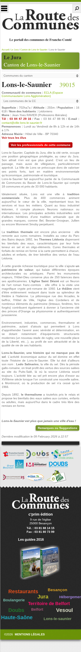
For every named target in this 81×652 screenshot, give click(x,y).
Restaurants (23, 591)
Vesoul (64, 610)
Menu (4, 8)
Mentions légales (30, 634)
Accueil (5, 49)
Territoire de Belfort (49, 603)
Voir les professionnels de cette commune (40, 145)
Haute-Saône (17, 617)
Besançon (57, 590)
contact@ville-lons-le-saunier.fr (22, 122)
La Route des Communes (40, 19)
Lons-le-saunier (57, 619)
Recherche (76, 8)
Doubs (16, 610)
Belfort (37, 609)
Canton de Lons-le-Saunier (32, 64)
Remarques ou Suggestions (57, 428)
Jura (42, 596)
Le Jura (14, 49)
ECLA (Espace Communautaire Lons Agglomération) (32, 94)
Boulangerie (14, 600)
